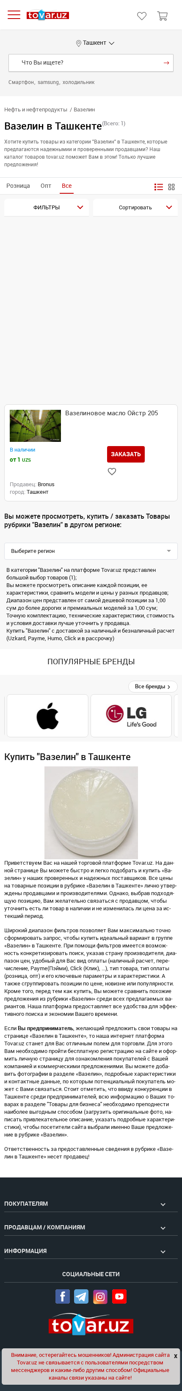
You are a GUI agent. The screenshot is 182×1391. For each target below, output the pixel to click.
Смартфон (21, 82)
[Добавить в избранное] (112, 471)
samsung (49, 82)
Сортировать (135, 207)
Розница (18, 185)
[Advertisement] (91, 311)
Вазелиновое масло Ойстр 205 (111, 413)
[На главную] (48, 15)
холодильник (78, 82)
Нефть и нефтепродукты (35, 109)
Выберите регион (33, 551)
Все (67, 185)
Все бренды (151, 686)
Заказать (126, 454)
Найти (166, 63)
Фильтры (46, 207)
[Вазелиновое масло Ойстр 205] (35, 426)
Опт (46, 185)
